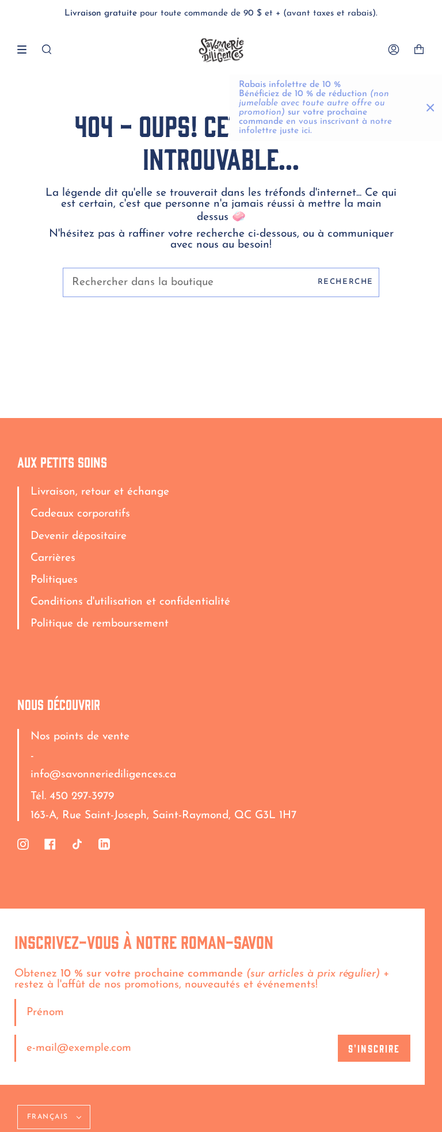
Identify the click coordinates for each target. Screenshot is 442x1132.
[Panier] (419, 50)
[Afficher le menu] (26, 49)
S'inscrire (374, 1048)
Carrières (53, 558)
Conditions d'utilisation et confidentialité (130, 602)
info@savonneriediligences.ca (103, 774)
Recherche (346, 282)
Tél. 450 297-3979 (72, 796)
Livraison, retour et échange (100, 492)
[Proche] (430, 107)
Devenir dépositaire (79, 536)
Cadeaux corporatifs (80, 513)
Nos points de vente (80, 736)
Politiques (54, 580)
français (49, 1117)
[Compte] (393, 50)
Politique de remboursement (100, 623)
